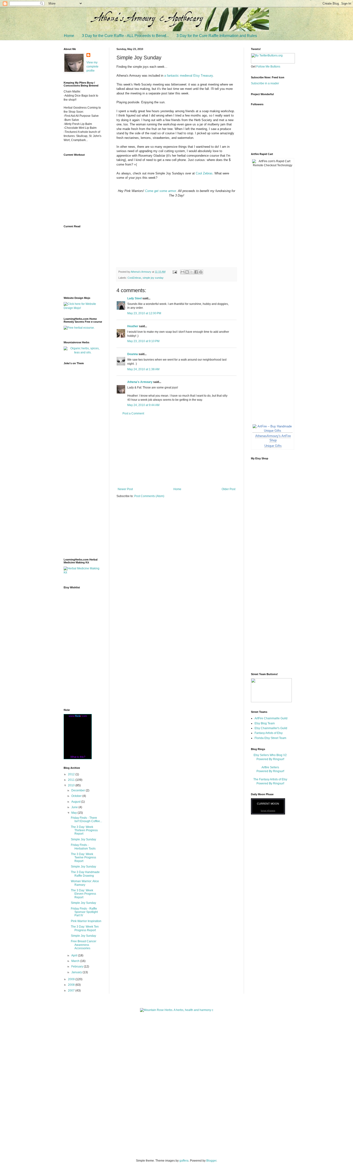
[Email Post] (174, 271)
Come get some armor (160, 191)
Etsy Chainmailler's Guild (271, 728)
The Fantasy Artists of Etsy (270, 779)
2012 (71, 774)
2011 (71, 780)
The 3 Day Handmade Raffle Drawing (85, 873)
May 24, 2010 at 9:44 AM (143, 405)
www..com (78, 715)
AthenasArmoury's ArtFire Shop (273, 438)
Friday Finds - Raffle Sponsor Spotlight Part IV (84, 912)
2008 (71, 984)
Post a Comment (133, 413)
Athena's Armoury (139, 382)
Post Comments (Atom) (149, 496)
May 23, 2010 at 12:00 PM (144, 313)
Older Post (228, 489)
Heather (132, 326)
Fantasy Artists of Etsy (269, 733)
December (78, 790)
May (74, 812)
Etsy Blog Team (265, 723)
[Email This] (182, 272)
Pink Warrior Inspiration (86, 921)
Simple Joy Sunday (83, 839)
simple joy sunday (153, 277)
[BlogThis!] (187, 272)
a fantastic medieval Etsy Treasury (188, 75)
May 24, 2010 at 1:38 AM (143, 369)
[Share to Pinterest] (200, 272)
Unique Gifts (273, 446)
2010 (71, 785)
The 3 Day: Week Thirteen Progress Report (84, 830)
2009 (71, 979)
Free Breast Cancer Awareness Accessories (83, 945)
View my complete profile (92, 66)
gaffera (184, 1160)
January (77, 972)
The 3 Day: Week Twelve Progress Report (83, 857)
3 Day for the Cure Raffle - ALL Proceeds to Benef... (125, 36)
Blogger (211, 1160)
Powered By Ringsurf (270, 759)
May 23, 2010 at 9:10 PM (143, 341)
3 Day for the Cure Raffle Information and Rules (216, 36)
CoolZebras (134, 277)
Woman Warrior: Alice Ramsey (85, 883)
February (77, 966)
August (76, 801)
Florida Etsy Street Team (270, 738)
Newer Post (125, 489)
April (74, 955)
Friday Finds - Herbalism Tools (83, 846)
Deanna (132, 354)
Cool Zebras (204, 173)
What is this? (77, 756)
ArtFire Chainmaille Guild (271, 718)
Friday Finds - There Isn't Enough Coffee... (86, 819)
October (76, 796)
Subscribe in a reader (265, 83)
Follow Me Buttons (268, 66)
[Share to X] (191, 272)
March (75, 961)
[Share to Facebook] (196, 272)
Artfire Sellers (270, 767)
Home (69, 36)
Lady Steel (134, 298)
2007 (71, 990)
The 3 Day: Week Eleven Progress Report (83, 894)
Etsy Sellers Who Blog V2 (270, 755)
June (75, 807)
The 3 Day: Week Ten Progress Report (85, 928)
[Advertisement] (176, 451)
